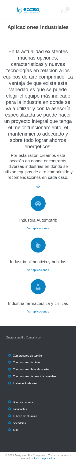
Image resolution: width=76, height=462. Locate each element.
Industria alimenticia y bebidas (38, 262)
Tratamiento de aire (25, 383)
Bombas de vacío (23, 402)
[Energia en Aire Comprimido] (38, 10)
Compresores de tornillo (27, 355)
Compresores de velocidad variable (34, 376)
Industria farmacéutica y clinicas (38, 303)
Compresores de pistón (27, 362)
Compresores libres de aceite (31, 369)
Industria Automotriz (38, 220)
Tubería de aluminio (25, 416)
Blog (15, 430)
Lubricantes (20, 409)
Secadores (19, 423)
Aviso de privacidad (45, 458)
